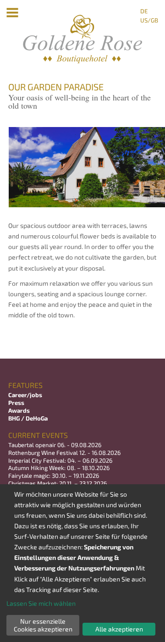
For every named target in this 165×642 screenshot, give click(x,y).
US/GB (149, 20)
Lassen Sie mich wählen (41, 603)
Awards (19, 410)
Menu (12, 12)
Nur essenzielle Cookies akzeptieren (43, 625)
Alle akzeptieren (119, 629)
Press (16, 402)
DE (144, 11)
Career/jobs (26, 394)
